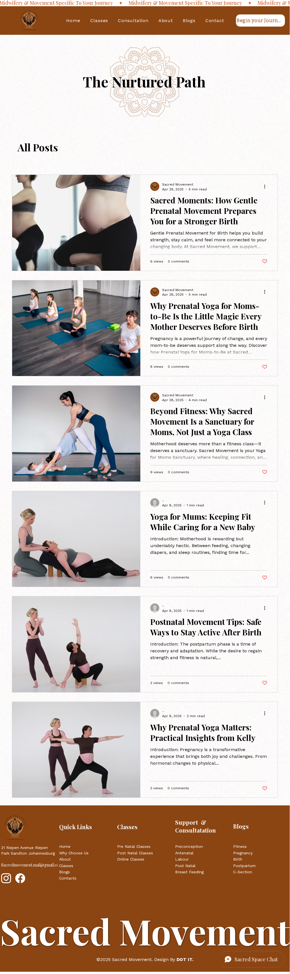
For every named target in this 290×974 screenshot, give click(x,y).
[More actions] (266, 186)
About (65, 859)
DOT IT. (184, 959)
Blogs (65, 872)
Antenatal (184, 853)
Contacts (67, 878)
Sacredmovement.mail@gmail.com (31, 865)
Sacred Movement (132, 959)
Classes (66, 865)
